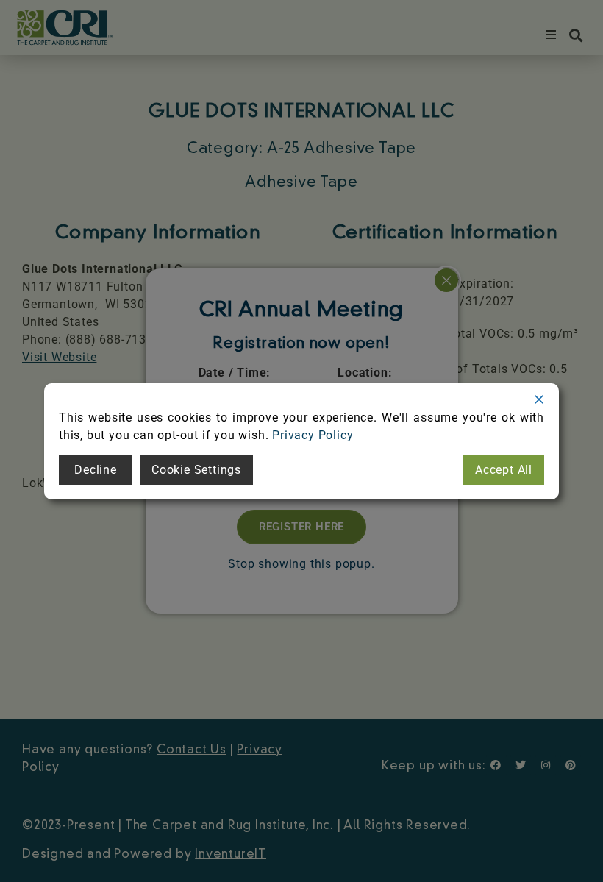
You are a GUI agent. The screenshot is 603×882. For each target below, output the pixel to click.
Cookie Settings (196, 470)
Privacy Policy (312, 435)
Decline (95, 470)
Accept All (503, 470)
